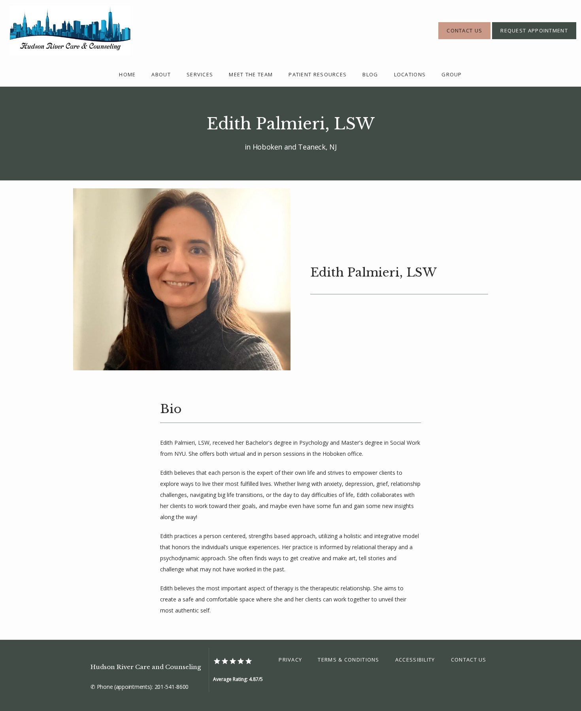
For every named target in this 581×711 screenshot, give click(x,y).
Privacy (290, 659)
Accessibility (415, 659)
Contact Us (469, 659)
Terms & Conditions (348, 659)
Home (127, 74)
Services (200, 74)
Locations (410, 74)
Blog (370, 74)
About (161, 74)
